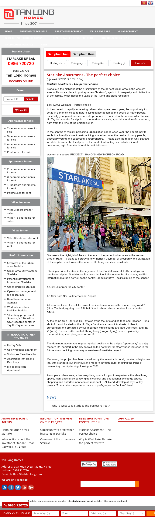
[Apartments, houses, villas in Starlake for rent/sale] (29, 24)
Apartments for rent (69, 31)
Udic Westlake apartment (22, 349)
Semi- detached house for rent (73, 38)
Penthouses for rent (19, 192)
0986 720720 (21, 470)
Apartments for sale (33, 31)
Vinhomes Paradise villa (21, 354)
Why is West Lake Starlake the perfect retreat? (81, 405)
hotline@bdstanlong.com (26, 474)
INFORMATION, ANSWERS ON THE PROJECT (56, 420)
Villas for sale (100, 31)
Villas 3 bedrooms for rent (22, 238)
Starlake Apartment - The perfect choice (95, 431)
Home (8, 31)
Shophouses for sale (19, 44)
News (44, 44)
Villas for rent (128, 31)
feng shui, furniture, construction (94, 420)
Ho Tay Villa (14, 345)
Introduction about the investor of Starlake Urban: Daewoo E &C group (18, 443)
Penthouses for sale (19, 152)
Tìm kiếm (140, 63)
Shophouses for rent (115, 38)
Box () (22, 110)
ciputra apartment (118, 500)
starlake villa (64, 500)
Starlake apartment (47, 500)
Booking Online (21, 81)
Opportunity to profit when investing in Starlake (57, 431)
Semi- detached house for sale (25, 38)
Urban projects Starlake (21, 286)
